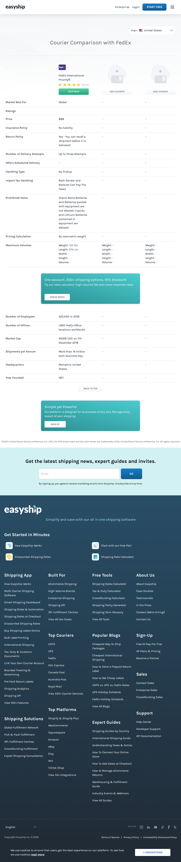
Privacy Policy (131, 837)
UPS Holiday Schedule (106, 692)
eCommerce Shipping (62, 584)
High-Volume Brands (61, 591)
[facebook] (169, 827)
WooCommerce (58, 725)
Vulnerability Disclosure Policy (160, 837)
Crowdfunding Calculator (108, 598)
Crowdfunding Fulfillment (21, 748)
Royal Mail (55, 686)
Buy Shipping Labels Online (22, 630)
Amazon (53, 739)
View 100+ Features (16, 702)
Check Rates (57, 297)
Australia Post (57, 679)
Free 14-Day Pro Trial (149, 644)
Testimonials (144, 598)
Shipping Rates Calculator (109, 584)
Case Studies (144, 591)
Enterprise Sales (146, 690)
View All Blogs (101, 706)
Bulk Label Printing (16, 637)
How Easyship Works (17, 584)
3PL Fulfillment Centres (19, 741)
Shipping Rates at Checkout (22, 616)
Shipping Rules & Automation (24, 609)
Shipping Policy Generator (109, 605)
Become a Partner (147, 658)
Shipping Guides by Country (110, 731)
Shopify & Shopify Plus (63, 718)
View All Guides (102, 800)
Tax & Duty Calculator (106, 591)
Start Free (154, 7)
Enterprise (122, 7)
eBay (51, 746)
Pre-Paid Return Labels (18, 681)
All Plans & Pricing (148, 651)
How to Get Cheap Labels (108, 678)
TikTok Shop (56, 768)
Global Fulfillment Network (21, 727)
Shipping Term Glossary (107, 612)
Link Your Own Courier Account (24, 663)
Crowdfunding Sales (149, 697)
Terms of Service (110, 837)
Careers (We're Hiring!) (150, 612)
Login (136, 7)
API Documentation (148, 736)
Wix (50, 760)
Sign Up (55, 424)
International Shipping (19, 644)
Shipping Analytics (16, 688)
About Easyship (146, 584)
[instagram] (141, 827)
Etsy (51, 753)
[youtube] (155, 827)
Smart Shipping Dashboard (22, 602)
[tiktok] (162, 827)
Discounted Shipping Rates (22, 623)
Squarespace (56, 732)
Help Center (143, 722)
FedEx (52, 658)
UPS (50, 651)
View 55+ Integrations (62, 775)
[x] (175, 827)
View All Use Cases (60, 619)
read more (37, 854)
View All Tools (100, 619)
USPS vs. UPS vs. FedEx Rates (110, 685)
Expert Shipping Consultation (23, 755)
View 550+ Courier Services (65, 693)
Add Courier (117, 91)
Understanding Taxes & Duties (112, 745)
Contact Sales (145, 683)
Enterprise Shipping (61, 598)
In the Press (143, 605)
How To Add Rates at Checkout (112, 763)
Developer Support (148, 729)
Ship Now (73, 91)
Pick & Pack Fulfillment (19, 734)
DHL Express (56, 665)
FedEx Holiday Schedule (107, 699)
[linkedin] (148, 827)
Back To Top (91, 388)
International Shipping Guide (111, 738)
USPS (51, 644)
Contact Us (143, 619)
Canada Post (56, 672)
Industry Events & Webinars (110, 793)
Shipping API (12, 695)
